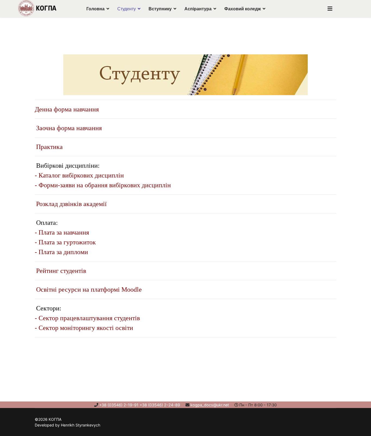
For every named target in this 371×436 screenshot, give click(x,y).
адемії (98, 203)
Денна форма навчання (67, 109)
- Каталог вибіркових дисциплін (79, 175)
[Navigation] (330, 9)
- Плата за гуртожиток (65, 242)
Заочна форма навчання (69, 128)
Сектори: (48, 308)
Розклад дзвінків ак (63, 203)
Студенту (126, 9)
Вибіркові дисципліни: (68, 165)
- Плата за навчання (62, 232)
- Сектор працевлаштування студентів (87, 318)
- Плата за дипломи (61, 252)
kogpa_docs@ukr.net (209, 405)
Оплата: (47, 222)
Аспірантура (198, 9)
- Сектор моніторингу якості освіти (84, 327)
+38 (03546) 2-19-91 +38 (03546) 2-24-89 (139, 405)
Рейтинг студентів (61, 270)
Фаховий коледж (242, 9)
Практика (49, 146)
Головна (95, 9)
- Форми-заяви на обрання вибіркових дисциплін (103, 185)
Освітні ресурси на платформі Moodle (89, 289)
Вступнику (160, 9)
